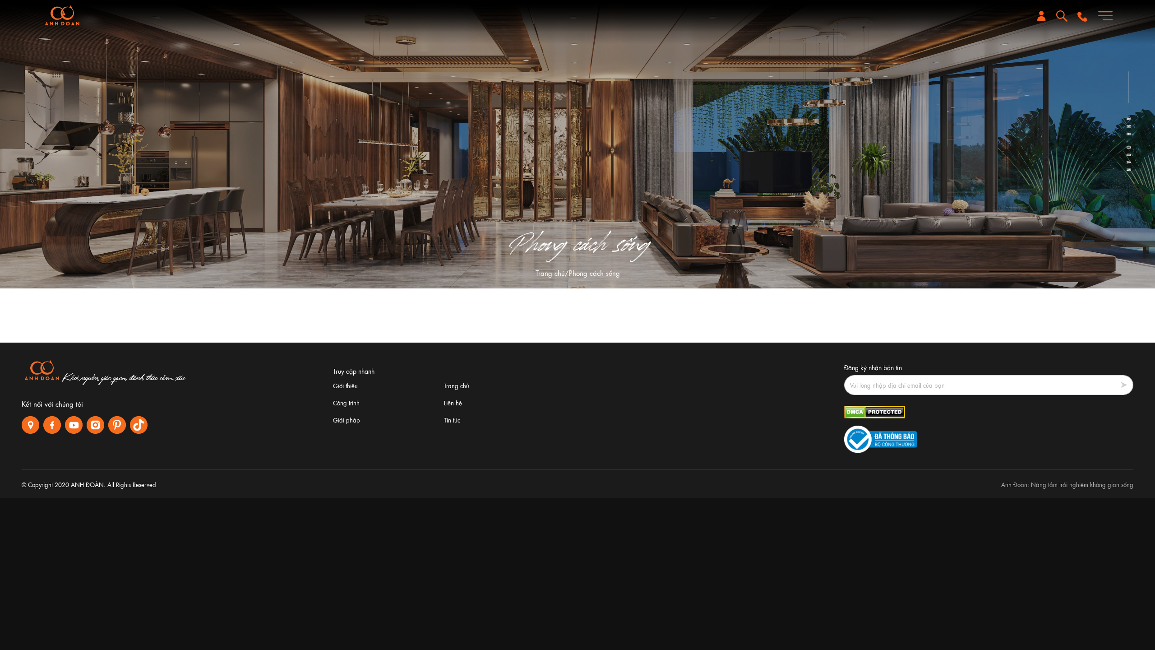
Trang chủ (550, 272)
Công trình (346, 402)
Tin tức (452, 419)
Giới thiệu (345, 385)
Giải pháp (346, 419)
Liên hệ (453, 402)
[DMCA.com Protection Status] (874, 410)
